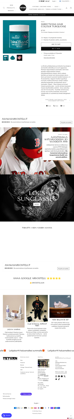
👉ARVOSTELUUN (37, 283)
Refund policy (6, 396)
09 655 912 (43, 374)
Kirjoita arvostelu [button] (66, 122)
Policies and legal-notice (9, 398)
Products (11, 8)
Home (42, 21)
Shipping (50, 32)
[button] (70, 418)
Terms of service (7, 394)
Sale (57, 6)
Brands (11, 10)
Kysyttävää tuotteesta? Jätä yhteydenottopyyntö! (56, 100)
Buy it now (56, 48)
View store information (49, 57)
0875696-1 (45, 380)
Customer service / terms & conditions (45, 9)
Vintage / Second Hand (41, 6)
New (11, 5)
